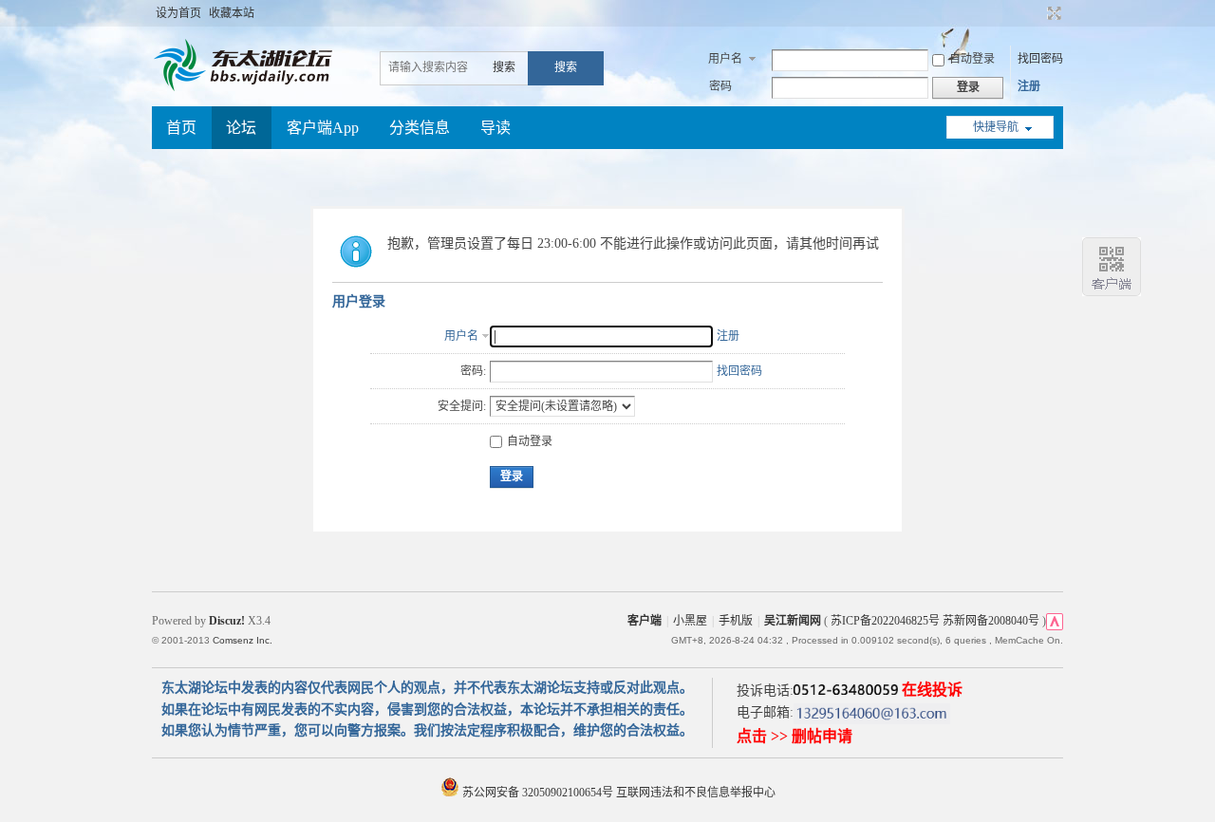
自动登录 (972, 58)
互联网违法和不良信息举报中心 (696, 792)
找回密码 (1040, 58)
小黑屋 (690, 620)
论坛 (241, 128)
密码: (473, 371)
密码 (720, 86)
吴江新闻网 (792, 620)
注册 (1029, 86)
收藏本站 (231, 13)
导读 (495, 128)
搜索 (504, 67)
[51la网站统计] (1054, 620)
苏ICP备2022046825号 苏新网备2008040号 (935, 620)
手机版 (736, 620)
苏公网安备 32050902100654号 (537, 792)
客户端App (323, 128)
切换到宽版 (1052, 13)
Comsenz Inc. (242, 640)
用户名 (725, 58)
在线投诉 (932, 690)
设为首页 (178, 13)
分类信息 (419, 128)
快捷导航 (996, 127)
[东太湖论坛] (247, 89)
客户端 (644, 620)
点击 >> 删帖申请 (794, 736)
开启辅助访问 (1036, 13)
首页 (181, 128)
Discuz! (227, 620)
